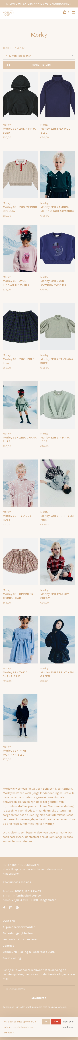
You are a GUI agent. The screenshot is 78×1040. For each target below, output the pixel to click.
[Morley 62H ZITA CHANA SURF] (57, 327)
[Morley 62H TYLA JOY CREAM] (57, 562)
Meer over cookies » (68, 1024)
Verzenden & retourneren (20, 939)
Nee (56, 1021)
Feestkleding (12, 958)
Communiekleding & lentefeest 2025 (29, 952)
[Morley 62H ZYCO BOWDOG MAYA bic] (57, 249)
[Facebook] (4, 908)
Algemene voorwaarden (19, 927)
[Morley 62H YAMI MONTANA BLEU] (20, 718)
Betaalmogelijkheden (18, 933)
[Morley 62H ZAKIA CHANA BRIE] (20, 640)
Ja (46, 1021)
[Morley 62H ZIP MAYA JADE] (57, 405)
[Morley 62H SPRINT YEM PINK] (57, 484)
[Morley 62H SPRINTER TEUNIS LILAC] (20, 562)
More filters (41, 64)
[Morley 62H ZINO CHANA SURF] (20, 405)
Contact (8, 945)
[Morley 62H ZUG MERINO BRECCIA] (20, 175)
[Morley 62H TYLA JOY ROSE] (20, 484)
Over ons (9, 920)
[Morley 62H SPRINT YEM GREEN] (57, 640)
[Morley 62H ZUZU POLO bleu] (20, 327)
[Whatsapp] (17, 908)
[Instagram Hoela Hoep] (10, 908)
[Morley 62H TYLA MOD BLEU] (57, 96)
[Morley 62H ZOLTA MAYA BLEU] (20, 96)
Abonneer (39, 998)
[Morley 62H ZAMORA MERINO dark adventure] (57, 175)
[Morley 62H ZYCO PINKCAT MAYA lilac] (20, 249)
